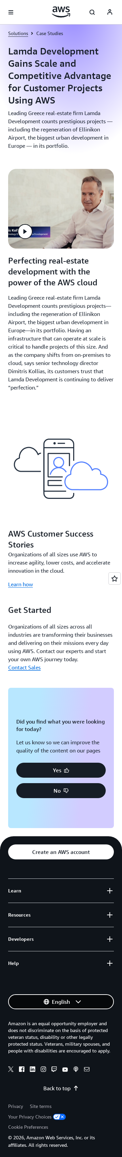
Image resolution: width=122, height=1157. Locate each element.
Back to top (56, 1088)
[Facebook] (21, 1070)
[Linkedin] (32, 1070)
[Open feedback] (114, 578)
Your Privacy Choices (30, 1117)
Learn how (20, 584)
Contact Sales (24, 667)
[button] (25, 231)
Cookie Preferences (28, 1127)
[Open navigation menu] (10, 12)
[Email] (86, 1070)
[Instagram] (43, 1070)
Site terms (41, 1106)
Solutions (18, 33)
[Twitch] (54, 1070)
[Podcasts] (76, 1070)
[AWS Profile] (110, 12)
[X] (11, 1070)
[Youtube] (65, 1070)
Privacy (15, 1106)
